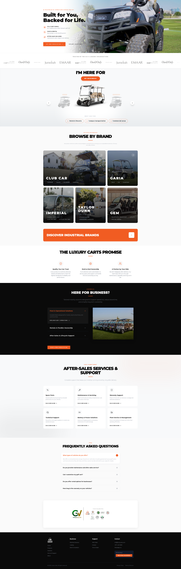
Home (49, 545)
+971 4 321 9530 (118, 545)
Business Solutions (74, 542)
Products (50, 548)
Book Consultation (74, 547)
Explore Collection (75, 44)
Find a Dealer (95, 547)
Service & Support (52, 553)
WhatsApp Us (118, 547)
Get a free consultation (124, 555)
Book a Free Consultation (58, 347)
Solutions (50, 550)
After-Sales (95, 542)
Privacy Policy (120, 565)
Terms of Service (129, 565)
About (49, 555)
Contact (94, 545)
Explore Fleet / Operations (59, 320)
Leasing (72, 545)
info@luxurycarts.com (120, 542)
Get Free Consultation (53, 44)
